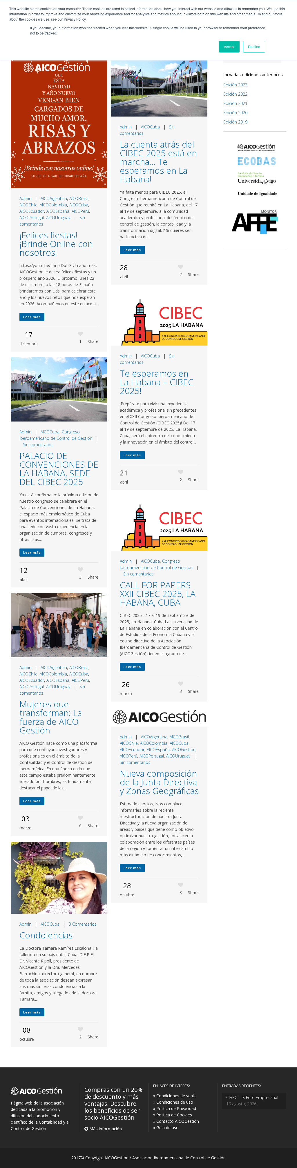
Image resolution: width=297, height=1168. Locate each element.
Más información (105, 1128)
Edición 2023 (235, 85)
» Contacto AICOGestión (176, 1121)
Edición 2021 (235, 103)
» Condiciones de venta (175, 1095)
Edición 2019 (235, 122)
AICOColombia (53, 205)
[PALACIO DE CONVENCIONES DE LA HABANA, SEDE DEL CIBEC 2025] (59, 389)
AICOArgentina (54, 198)
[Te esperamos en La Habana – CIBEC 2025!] (159, 318)
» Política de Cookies (172, 1115)
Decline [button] (254, 46)
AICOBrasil (78, 198)
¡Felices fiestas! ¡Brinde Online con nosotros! (56, 243)
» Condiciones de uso (173, 1102)
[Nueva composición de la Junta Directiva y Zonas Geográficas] (159, 716)
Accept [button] (229, 46)
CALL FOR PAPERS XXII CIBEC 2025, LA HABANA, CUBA (157, 593)
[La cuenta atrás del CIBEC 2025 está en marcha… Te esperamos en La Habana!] (159, 84)
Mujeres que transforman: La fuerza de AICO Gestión (50, 717)
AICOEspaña (57, 211)
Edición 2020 (235, 112)
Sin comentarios (38, 444)
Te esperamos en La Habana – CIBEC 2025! (156, 382)
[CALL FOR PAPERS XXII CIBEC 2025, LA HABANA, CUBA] (159, 523)
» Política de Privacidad (174, 1108)
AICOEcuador (31, 211)
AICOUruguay (58, 217)
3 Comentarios (83, 924)
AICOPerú (80, 211)
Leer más (32, 317)
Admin (25, 198)
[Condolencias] (59, 878)
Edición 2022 (235, 94)
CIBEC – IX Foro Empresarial (252, 1097)
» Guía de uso (166, 1127)
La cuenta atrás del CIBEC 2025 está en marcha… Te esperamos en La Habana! (158, 161)
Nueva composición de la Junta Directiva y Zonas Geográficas (159, 782)
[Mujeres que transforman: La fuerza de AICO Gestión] (59, 625)
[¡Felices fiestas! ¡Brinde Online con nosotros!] (59, 120)
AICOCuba (78, 205)
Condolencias (46, 935)
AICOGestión (183, 749)
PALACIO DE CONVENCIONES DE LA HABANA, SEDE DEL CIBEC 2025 (58, 469)
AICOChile (28, 205)
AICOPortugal (31, 217)
